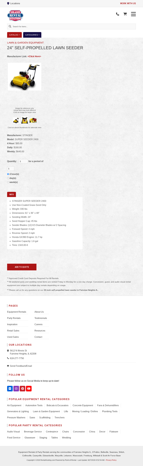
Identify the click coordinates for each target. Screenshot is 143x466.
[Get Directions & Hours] (8, 350)
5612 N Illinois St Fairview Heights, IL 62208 (23, 352)
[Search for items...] (10, 26)
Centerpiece (52, 431)
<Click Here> (34, 56)
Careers (38, 324)
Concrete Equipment (83, 405)
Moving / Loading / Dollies (85, 411)
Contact (38, 337)
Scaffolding (44, 417)
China (92, 431)
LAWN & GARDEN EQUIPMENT (25, 42)
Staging (43, 437)
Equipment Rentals (16, 312)
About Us (39, 312)
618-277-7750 (17, 358)
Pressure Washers (16, 417)
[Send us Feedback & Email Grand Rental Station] (8, 365)
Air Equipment (14, 405)
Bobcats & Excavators (57, 405)
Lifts (66, 411)
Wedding (66, 437)
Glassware (30, 437)
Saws (32, 417)
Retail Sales (13, 330)
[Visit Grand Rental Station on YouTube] (29, 388)
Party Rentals (14, 318)
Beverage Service (33, 431)
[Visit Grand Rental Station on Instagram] (16, 388)
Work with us (128, 3)
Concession (79, 431)
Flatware (113, 431)
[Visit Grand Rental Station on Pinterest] (22, 388)
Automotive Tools (33, 405)
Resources (39, 330)
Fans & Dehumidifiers (108, 405)
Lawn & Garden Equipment (46, 411)
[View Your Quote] (125, 14)
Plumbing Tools (109, 411)
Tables (54, 437)
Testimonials (40, 318)
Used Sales (13, 337)
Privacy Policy (111, 460)
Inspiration (12, 324)
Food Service (13, 437)
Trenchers (60, 417)
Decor (102, 431)
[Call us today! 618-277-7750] (117, 14)
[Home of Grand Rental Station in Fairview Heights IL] (23, 15)
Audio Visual (13, 431)
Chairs (65, 431)
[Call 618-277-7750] (8, 358)
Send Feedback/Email (21, 366)
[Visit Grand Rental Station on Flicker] (10, 388)
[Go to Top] (137, 460)
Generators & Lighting (18, 411)
